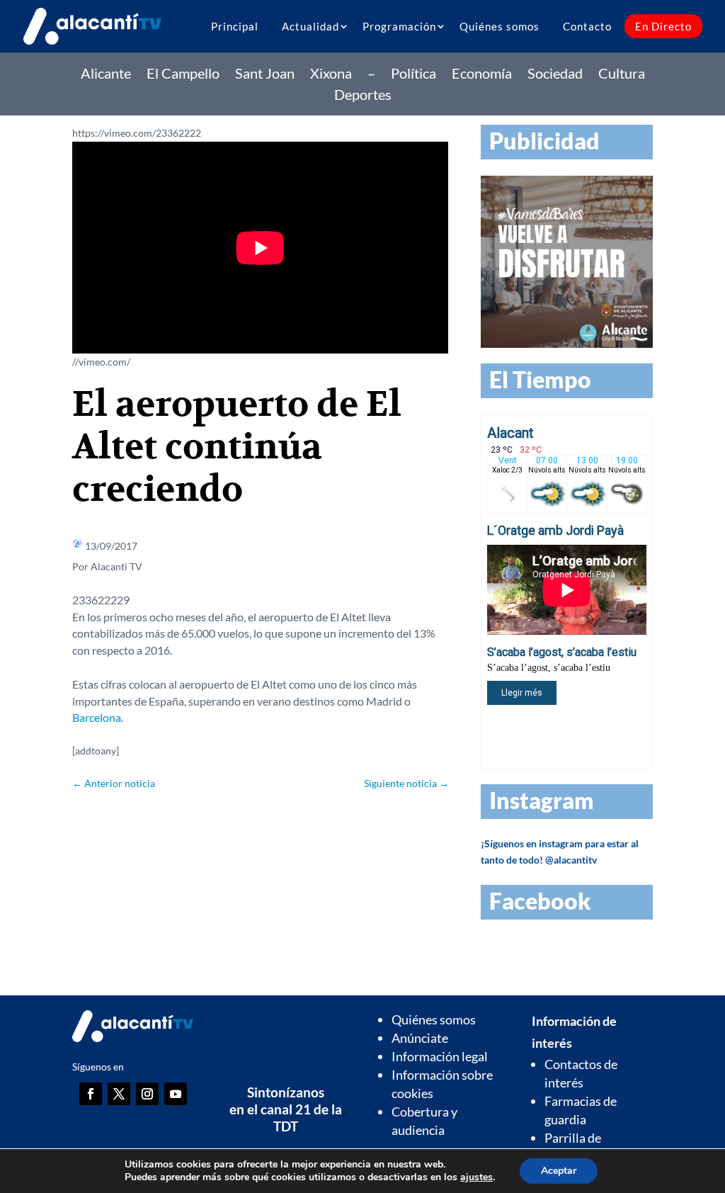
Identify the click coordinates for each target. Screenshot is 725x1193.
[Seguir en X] (119, 1093)
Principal (234, 26)
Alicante (106, 74)
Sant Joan (265, 74)
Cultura (621, 74)
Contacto (587, 26)
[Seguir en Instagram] (147, 1093)
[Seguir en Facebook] (90, 1093)
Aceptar (558, 1170)
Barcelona (96, 717)
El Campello (183, 74)
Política (413, 74)
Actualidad (310, 26)
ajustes (476, 1177)
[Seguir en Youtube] (175, 1093)
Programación (399, 26)
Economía (482, 74)
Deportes (363, 96)
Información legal (440, 1056)
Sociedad (555, 74)
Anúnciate (420, 1038)
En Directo (663, 26)
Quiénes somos (499, 26)
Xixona (331, 74)
